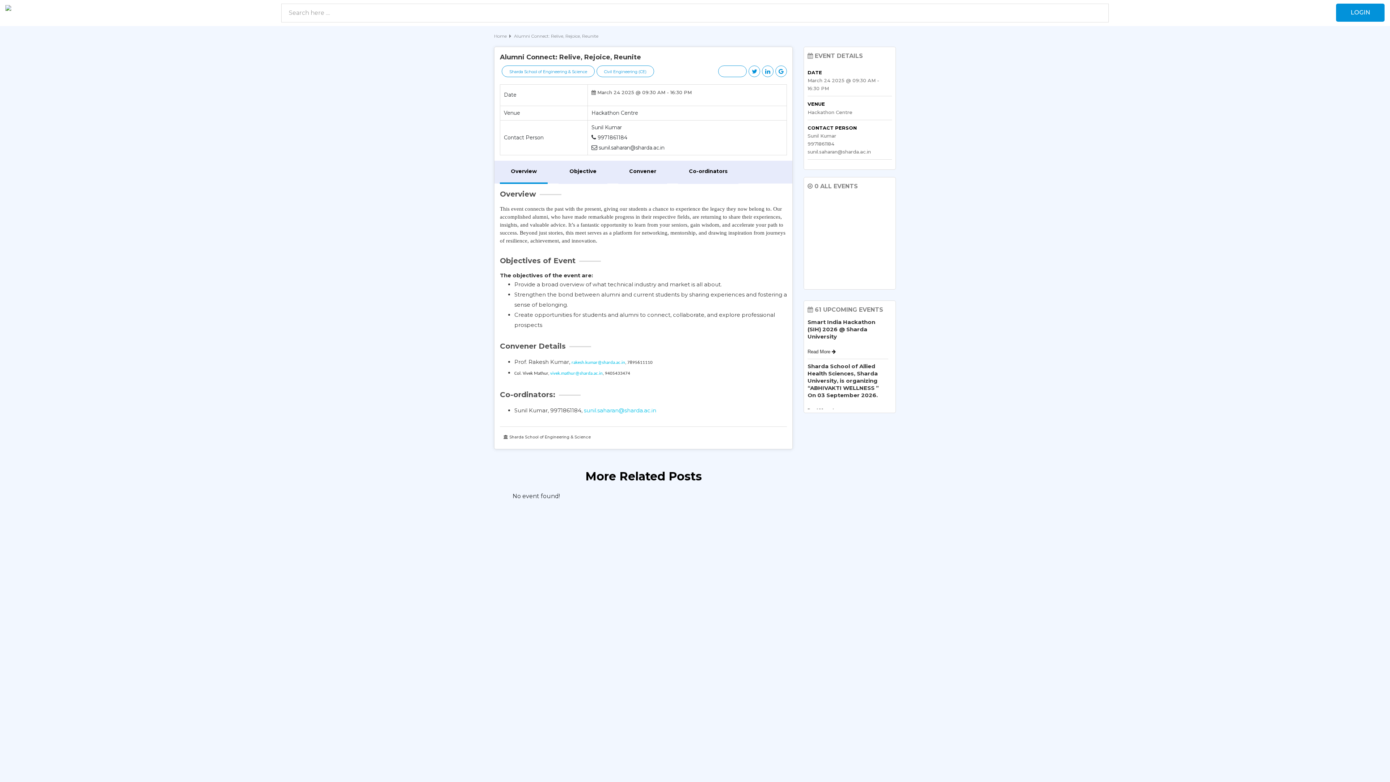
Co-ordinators (708, 171)
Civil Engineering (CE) (625, 71)
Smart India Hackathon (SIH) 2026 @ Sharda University (841, 329)
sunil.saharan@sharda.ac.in (620, 410)
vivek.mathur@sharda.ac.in (576, 373)
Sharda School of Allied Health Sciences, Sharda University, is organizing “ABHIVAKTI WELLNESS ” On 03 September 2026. (843, 381)
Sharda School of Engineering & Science (548, 71)
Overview (524, 171)
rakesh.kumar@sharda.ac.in (598, 362)
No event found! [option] (536, 496)
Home (500, 36)
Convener (642, 171)
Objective (583, 171)
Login (1360, 12)
